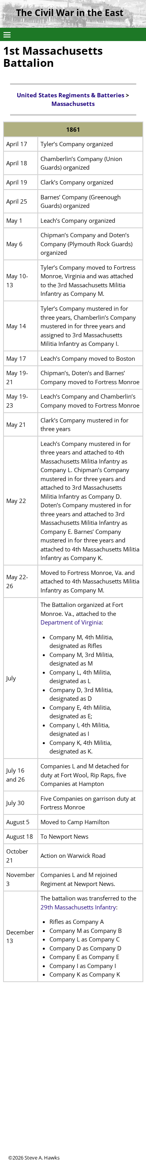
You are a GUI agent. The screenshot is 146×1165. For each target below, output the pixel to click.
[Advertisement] (73, 1081)
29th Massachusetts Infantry (78, 907)
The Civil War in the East (69, 13)
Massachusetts (73, 103)
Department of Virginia (71, 622)
